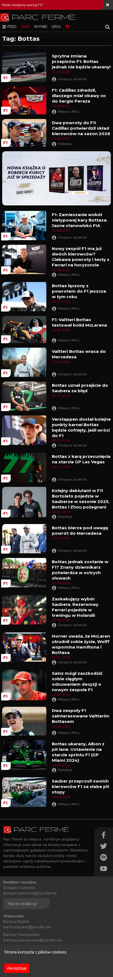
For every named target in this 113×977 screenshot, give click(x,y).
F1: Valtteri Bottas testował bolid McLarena (79, 322)
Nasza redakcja (22, 904)
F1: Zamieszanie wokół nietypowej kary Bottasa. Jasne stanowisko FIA (80, 220)
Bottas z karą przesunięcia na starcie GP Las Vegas (81, 459)
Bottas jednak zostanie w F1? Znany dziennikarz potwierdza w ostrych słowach (80, 570)
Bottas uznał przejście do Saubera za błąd (80, 388)
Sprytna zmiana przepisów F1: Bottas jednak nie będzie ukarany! (81, 61)
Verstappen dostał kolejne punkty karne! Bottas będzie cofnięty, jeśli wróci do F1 (81, 427)
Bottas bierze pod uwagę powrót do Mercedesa (80, 530)
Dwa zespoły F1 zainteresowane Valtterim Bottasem (80, 716)
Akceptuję (17, 968)
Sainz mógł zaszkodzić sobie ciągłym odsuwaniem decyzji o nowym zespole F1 (77, 681)
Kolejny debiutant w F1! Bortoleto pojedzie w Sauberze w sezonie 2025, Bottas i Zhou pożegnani (80, 499)
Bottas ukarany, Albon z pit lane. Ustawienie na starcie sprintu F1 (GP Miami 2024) (78, 752)
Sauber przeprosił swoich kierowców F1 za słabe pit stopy (80, 786)
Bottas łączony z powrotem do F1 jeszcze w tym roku (79, 291)
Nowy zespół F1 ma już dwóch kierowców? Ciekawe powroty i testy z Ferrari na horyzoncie (80, 256)
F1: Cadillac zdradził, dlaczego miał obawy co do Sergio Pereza (79, 96)
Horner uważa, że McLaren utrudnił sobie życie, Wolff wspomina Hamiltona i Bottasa (81, 644)
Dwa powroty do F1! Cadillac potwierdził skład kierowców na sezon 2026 (81, 128)
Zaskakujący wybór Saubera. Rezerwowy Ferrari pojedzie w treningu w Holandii (75, 607)
